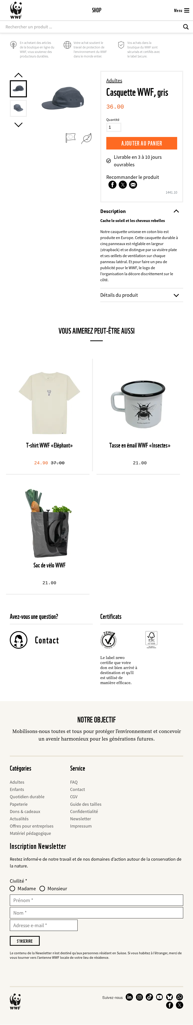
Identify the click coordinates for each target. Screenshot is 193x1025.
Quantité (112, 119)
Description (113, 211)
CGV (73, 796)
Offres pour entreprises (32, 826)
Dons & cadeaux (25, 811)
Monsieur (57, 888)
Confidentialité (84, 811)
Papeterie (19, 804)
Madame (27, 888)
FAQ (74, 782)
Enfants (17, 789)
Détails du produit (119, 295)
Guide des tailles (86, 804)
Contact (47, 640)
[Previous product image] (18, 75)
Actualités (19, 819)
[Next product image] (18, 125)
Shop (96, 10)
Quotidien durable (27, 796)
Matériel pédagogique (30, 833)
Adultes (114, 80)
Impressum (81, 826)
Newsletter (80, 819)
